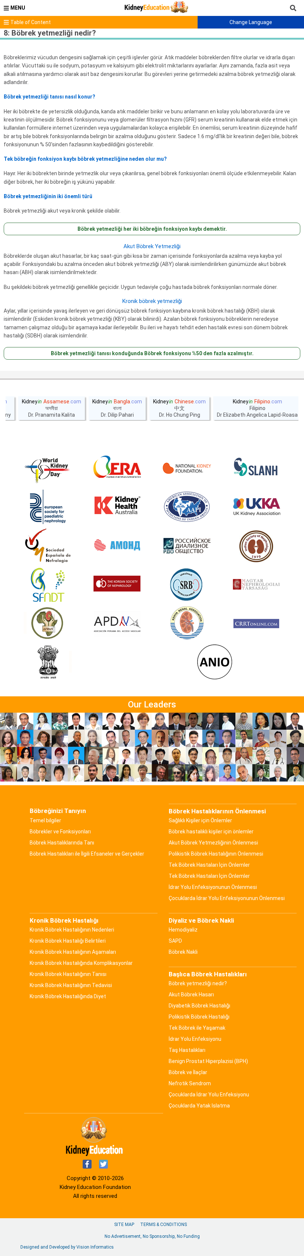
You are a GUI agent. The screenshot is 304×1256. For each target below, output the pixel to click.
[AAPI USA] (187, 507)
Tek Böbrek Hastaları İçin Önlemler (209, 865)
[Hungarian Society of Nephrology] (256, 584)
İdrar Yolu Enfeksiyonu (195, 1039)
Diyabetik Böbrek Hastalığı (199, 1006)
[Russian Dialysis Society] (187, 545)
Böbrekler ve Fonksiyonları (60, 831)
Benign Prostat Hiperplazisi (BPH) (208, 1061)
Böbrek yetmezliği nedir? (198, 983)
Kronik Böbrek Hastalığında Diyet (68, 996)
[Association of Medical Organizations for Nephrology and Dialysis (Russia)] (117, 545)
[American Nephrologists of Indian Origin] (215, 662)
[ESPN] (48, 507)
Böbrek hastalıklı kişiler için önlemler (211, 831)
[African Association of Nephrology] (48, 623)
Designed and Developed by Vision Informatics (67, 1247)
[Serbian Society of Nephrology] (187, 584)
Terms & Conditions (163, 1224)
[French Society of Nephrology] (48, 584)
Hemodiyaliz (183, 930)
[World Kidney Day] (48, 468)
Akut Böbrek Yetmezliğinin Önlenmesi (213, 843)
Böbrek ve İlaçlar (188, 1072)
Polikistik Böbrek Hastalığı (199, 1017)
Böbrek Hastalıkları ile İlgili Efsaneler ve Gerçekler (87, 854)
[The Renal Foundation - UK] (256, 507)
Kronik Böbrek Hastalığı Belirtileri (68, 941)
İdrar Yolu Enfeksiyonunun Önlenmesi (213, 887)
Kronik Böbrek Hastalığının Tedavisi (71, 985)
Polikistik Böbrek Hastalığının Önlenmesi (216, 854)
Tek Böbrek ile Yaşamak (197, 1028)
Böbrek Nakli (183, 952)
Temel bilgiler (45, 820)
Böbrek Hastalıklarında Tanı (62, 843)
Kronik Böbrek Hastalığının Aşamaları (73, 952)
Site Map (124, 1224)
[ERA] (117, 468)
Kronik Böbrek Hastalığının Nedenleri (72, 930)
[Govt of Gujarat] (48, 662)
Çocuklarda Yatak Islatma (199, 1106)
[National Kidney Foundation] (187, 468)
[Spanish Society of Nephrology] (48, 545)
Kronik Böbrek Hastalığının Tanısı (68, 974)
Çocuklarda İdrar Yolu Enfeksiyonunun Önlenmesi (227, 898)
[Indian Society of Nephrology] (256, 545)
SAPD (175, 941)
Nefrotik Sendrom (190, 1083)
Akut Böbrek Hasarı (191, 994)
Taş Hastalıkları (187, 1050)
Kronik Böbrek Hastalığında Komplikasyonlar (81, 963)
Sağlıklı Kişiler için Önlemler (200, 820)
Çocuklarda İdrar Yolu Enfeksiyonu (209, 1094)
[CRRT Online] (256, 623)
